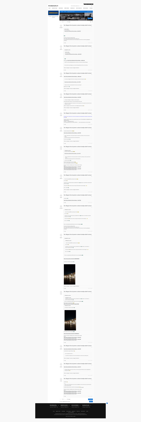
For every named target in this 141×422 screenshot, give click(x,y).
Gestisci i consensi (73, 416)
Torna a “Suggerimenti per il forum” (65, 401)
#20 (91, 114)
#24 (91, 196)
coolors (61, 115)
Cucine (54, 411)
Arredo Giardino (83, 411)
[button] (60, 22)
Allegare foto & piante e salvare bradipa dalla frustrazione (76, 15)
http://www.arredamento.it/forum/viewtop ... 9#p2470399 (73, 31)
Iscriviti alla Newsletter (71, 412)
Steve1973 (65, 16)
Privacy (67, 416)
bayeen (61, 197)
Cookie (69, 416)
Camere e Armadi (68, 411)
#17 (91, 47)
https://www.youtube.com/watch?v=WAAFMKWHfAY (71, 258)
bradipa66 (61, 27)
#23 (91, 176)
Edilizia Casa (78, 411)
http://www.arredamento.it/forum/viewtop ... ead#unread (76, 60)
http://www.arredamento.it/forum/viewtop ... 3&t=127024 (72, 200)
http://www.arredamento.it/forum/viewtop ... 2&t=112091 (72, 168)
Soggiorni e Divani (58, 411)
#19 (91, 95)
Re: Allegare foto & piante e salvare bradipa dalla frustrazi (77, 25)
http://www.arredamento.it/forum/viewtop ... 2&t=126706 (72, 97)
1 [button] (61, 21)
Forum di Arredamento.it (59, 5)
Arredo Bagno (63, 411)
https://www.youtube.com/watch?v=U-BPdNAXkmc (71, 333)
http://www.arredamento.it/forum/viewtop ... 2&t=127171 (72, 366)
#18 (91, 74)
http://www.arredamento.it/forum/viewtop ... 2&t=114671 (72, 166)
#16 (91, 26)
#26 (91, 235)
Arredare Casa (73, 411)
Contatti (87, 411)
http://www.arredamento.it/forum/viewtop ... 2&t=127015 (73, 153)
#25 (91, 207)
